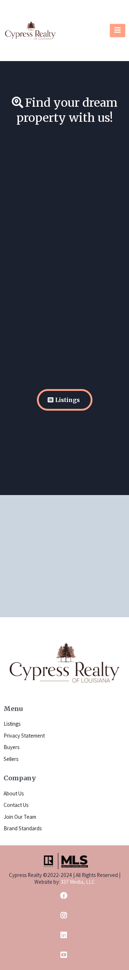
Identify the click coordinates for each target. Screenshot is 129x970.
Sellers (11, 759)
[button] (117, 30)
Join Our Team (20, 816)
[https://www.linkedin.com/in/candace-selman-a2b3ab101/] (64, 935)
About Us (14, 793)
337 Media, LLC (77, 881)
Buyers (11, 747)
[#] (64, 915)
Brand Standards (23, 828)
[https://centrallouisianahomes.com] (30, 30)
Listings (12, 723)
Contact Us (16, 805)
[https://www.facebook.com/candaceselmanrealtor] (64, 895)
